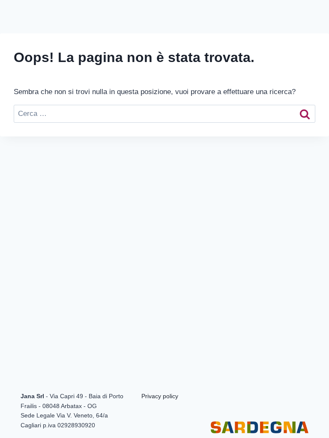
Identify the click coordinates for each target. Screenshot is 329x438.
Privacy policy (159, 396)
